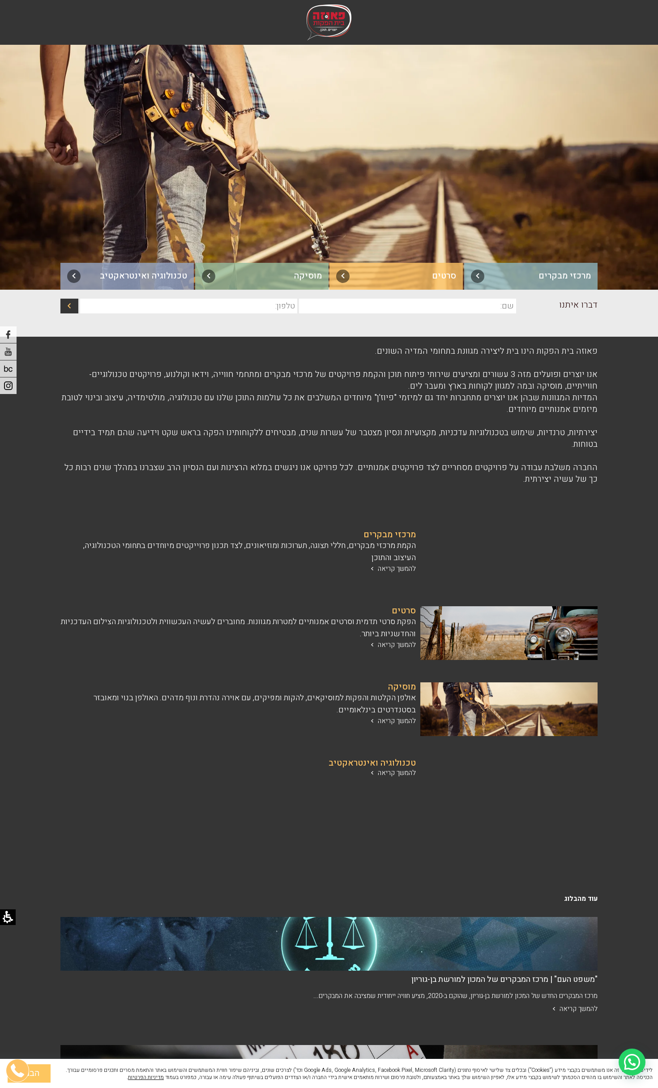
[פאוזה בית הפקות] (329, 22)
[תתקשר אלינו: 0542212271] (18, 1028)
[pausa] (8, 368)
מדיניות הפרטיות (146, 1077)
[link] (531, 276)
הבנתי (29, 1073)
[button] (632, 1062)
